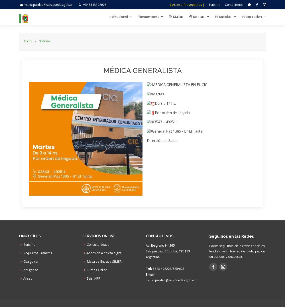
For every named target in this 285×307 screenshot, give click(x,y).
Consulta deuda (98, 244)
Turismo (214, 5)
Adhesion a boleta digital (104, 253)
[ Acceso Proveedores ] (187, 5)
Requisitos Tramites (37, 253)
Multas (177, 16)
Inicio (27, 41)
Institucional (118, 16)
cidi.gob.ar (30, 270)
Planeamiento (148, 16)
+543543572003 (94, 4)
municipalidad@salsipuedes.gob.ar (48, 4)
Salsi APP (93, 278)
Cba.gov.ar (31, 261)
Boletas (198, 16)
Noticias (225, 16)
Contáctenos (234, 5)
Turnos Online (97, 270)
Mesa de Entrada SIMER (104, 261)
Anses (27, 278)
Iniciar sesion (252, 16)
